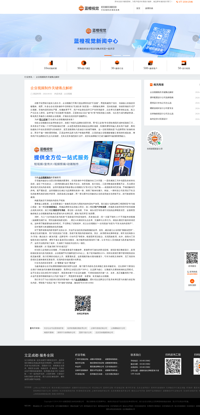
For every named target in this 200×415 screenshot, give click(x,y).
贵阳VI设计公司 (85, 332)
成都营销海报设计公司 (112, 359)
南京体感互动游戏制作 (61, 388)
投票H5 (55, 391)
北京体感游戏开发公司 (120, 391)
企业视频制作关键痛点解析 (47, 77)
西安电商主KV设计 (90, 406)
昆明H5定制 (108, 388)
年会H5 (78, 367)
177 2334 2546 (186, 2)
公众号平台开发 (48, 406)
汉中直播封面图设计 (62, 406)
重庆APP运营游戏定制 (97, 370)
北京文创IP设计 (143, 388)
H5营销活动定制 (83, 391)
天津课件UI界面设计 (154, 406)
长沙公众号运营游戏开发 (53, 328)
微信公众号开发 (138, 391)
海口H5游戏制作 (180, 406)
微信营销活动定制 (97, 363)
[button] (195, 38)
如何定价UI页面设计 (159, 119)
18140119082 (144, 361)
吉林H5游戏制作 (81, 370)
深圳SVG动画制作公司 (66, 332)
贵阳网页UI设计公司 (42, 391)
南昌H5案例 (49, 332)
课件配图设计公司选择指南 (161, 97)
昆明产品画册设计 (154, 391)
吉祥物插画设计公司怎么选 (161, 114)
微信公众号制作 (128, 406)
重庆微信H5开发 (103, 406)
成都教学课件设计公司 (112, 370)
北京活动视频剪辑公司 (104, 332)
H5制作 (189, 388)
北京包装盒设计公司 (112, 367)
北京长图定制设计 (112, 374)
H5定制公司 (97, 388)
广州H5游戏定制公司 (82, 359)
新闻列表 (149, 8)
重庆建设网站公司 (97, 367)
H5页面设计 (191, 406)
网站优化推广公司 (76, 406)
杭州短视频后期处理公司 (77, 328)
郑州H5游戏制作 (158, 388)
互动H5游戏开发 (190, 391)
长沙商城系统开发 (67, 391)
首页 (138, 8)
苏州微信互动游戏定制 (97, 374)
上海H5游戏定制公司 (99, 328)
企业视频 (68, 94)
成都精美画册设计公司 (112, 363)
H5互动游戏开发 (140, 406)
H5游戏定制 (80, 374)
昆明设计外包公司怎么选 (160, 103)
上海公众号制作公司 (42, 388)
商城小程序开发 (58, 394)
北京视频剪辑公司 (128, 409)
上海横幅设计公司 (118, 328)
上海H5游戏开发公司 (101, 391)
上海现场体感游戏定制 (42, 394)
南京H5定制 (80, 363)
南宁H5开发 (131, 388)
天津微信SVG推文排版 (175, 388)
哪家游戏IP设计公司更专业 (161, 108)
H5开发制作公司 (116, 406)
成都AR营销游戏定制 (97, 359)
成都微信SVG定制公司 (173, 391)
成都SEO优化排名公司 (81, 388)
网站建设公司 (37, 406)
